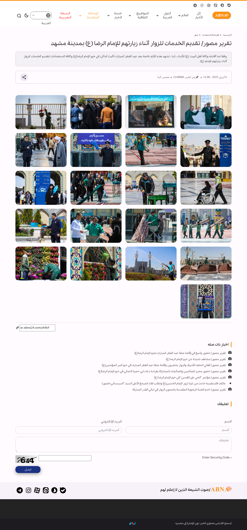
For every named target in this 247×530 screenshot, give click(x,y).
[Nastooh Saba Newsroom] (132, 523)
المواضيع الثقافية (142, 16)
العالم (184, 15)
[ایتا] (45, 490)
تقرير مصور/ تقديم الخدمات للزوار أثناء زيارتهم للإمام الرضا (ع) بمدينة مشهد (141, 43)
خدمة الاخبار (118, 16)
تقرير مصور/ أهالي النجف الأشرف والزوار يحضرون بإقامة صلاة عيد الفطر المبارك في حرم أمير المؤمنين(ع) (164, 365)
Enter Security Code (217, 457)
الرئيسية (227, 35)
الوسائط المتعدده (210, 35)
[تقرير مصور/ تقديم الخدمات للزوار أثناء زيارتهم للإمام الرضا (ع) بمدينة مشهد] (206, 112)
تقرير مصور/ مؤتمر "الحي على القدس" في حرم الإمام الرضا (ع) (190, 377)
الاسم (228, 421)
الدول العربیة (167, 16)
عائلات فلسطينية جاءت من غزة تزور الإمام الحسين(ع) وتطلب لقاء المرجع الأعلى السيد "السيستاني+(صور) (164, 383)
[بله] (63, 490)
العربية (46, 23)
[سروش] (54, 490)
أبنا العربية (221, 15)
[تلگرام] (19, 490)
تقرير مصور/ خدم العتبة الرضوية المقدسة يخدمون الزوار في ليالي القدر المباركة (179, 390)
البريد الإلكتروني (111, 421)
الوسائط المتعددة (93, 16)
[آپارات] (37, 490)
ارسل (28, 469)
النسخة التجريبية (65, 16)
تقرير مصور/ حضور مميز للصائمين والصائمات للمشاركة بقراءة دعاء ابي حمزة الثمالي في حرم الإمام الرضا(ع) (162, 371)
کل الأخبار (199, 16)
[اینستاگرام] (28, 490)
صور (196, 35)
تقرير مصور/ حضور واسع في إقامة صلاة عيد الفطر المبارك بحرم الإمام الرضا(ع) (180, 353)
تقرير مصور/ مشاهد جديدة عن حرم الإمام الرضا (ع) (196, 359)
